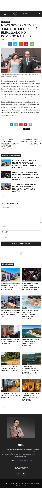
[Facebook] (18, 474)
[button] (39, 14)
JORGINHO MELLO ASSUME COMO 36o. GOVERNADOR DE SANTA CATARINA (31, 142)
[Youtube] (24, 474)
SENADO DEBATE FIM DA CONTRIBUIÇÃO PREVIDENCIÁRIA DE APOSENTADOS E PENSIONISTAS (30, 314)
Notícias (4, 165)
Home (3, 18)
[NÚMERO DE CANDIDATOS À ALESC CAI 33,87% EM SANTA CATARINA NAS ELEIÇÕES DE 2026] (10, 331)
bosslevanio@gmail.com (24, 460)
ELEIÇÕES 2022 (5, 21)
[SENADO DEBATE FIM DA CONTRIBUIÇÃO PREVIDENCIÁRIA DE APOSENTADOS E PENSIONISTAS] (31, 302)
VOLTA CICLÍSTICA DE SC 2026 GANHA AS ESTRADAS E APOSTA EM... (10, 396)
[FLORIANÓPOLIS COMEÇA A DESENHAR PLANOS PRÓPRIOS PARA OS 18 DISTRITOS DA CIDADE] (31, 331)
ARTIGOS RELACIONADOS (11, 155)
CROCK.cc (24, 485)
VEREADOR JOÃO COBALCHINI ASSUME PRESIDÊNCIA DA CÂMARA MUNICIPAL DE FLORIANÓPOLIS (10, 144)
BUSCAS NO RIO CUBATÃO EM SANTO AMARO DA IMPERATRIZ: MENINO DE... (10, 369)
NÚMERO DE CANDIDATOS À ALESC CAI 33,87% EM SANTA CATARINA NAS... (10, 342)
